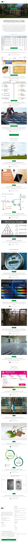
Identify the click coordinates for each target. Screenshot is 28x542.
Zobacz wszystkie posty (14, 140)
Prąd (14, 389)
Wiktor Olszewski (3, 525)
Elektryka (14, 185)
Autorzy (2, 522)
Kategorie (15, 522)
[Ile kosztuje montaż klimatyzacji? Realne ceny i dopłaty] (14, 43)
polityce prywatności (11, 536)
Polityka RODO (19, 534)
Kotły (14, 525)
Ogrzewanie (14, 271)
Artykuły (15, 506)
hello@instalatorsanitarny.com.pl (6, 520)
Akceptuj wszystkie (8, 539)
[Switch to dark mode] (24, 1)
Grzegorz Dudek (3, 526)
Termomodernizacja (14, 100)
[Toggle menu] (26, 1)
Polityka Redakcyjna (24, 534)
